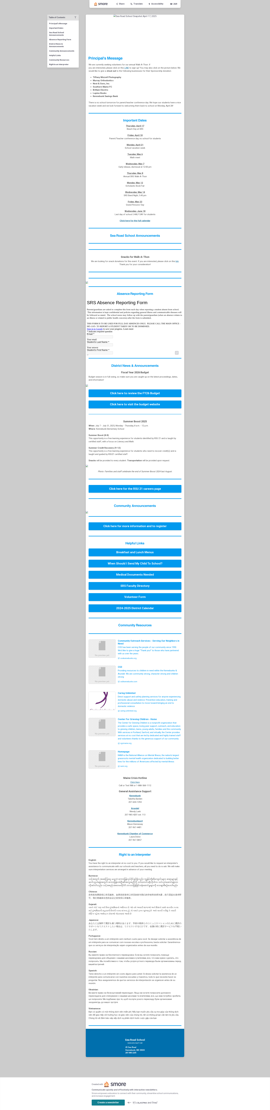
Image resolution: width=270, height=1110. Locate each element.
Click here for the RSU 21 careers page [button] (135, 488)
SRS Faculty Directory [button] (135, 586)
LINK (126, 68)
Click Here (135, 782)
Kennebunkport (135, 821)
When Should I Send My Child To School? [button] (135, 563)
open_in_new (177, 353)
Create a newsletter (108, 1102)
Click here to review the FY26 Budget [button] (135, 393)
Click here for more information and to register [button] (135, 526)
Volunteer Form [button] (135, 597)
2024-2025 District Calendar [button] (135, 608)
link (177, 261)
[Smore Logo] (101, 4)
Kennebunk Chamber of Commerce (135, 833)
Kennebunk (135, 795)
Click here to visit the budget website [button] (135, 404)
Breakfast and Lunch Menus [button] (135, 552)
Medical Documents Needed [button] (135, 574)
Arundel (135, 808)
